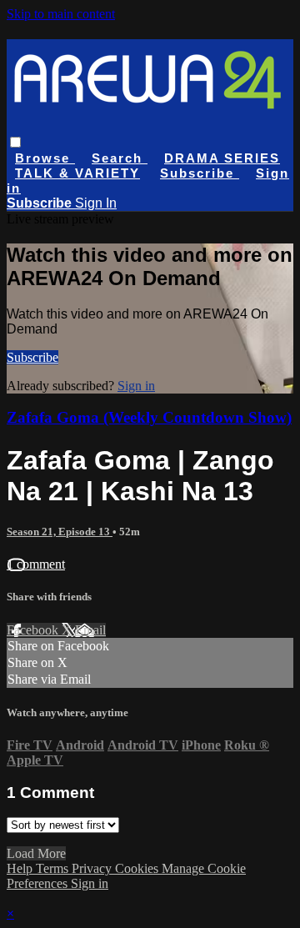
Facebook (34, 630)
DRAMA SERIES (222, 158)
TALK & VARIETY (77, 173)
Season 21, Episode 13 (59, 531)
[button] (15, 142)
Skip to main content (61, 14)
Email (90, 630)
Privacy (93, 868)
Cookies (138, 868)
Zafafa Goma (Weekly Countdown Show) (149, 417)
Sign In (96, 203)
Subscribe (32, 357)
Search (120, 158)
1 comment (36, 564)
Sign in (136, 386)
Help (21, 868)
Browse (45, 158)
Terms (54, 868)
